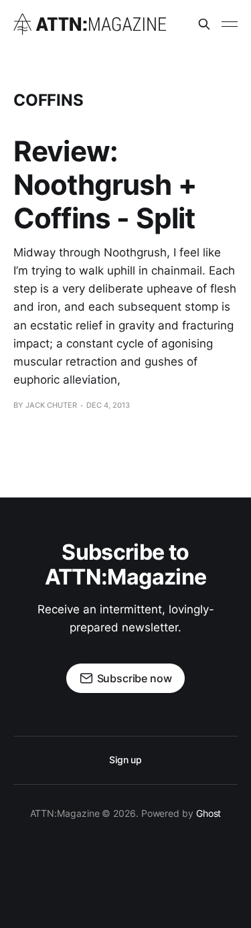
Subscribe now (134, 678)
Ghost (209, 813)
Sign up (125, 759)
